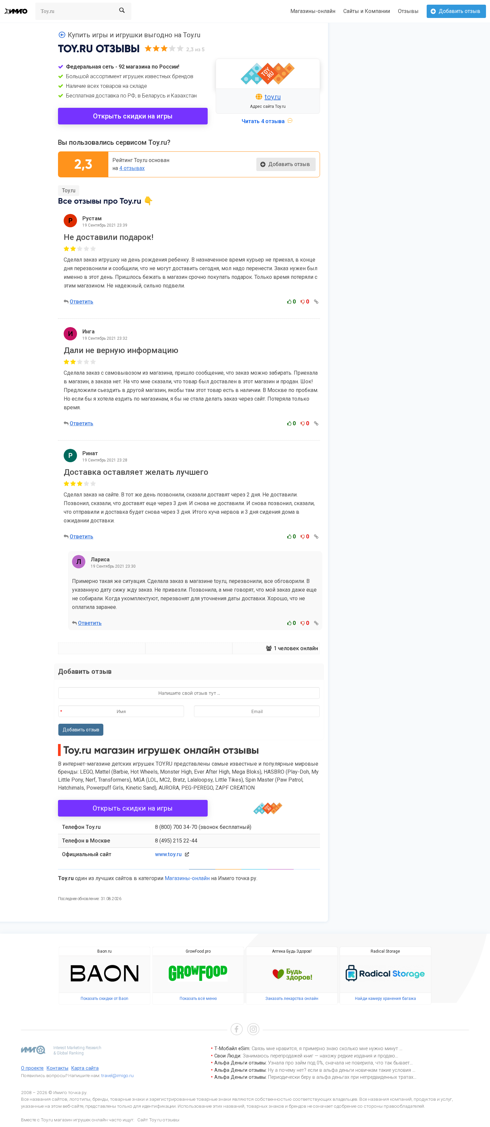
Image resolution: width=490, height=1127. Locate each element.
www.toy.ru (168, 854)
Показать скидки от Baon (104, 998)
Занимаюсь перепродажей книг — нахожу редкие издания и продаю (319, 1056)
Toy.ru (68, 190)
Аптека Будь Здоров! (292, 951)
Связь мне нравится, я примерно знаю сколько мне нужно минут (325, 1048)
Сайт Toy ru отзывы (158, 1119)
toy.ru (273, 97)
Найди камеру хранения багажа (385, 998)
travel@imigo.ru (117, 1075)
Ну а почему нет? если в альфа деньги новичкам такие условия (340, 1070)
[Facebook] (237, 1030)
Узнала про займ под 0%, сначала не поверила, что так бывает (339, 1063)
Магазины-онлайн (312, 11)
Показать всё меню (198, 998)
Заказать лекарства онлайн (291, 998)
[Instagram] (253, 1030)
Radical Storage (385, 951)
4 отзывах (132, 168)
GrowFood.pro (198, 951)
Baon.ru (104, 951)
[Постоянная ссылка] (316, 301)
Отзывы (408, 11)
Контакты (57, 1068)
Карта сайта (85, 1068)
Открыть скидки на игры (133, 116)
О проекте (32, 1068)
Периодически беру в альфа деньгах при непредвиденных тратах (340, 1077)
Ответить (81, 301)
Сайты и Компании (366, 11)
